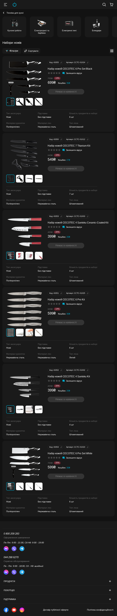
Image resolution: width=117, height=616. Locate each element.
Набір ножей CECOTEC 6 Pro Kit (66, 299)
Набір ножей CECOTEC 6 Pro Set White (70, 453)
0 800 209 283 (11, 533)
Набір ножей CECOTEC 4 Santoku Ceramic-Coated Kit (78, 222)
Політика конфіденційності (100, 610)
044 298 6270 (11, 557)
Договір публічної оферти (55, 610)
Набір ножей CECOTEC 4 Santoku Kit (69, 376)
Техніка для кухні (15, 13)
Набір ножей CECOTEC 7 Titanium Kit (69, 145)
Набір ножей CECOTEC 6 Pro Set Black (70, 68)
